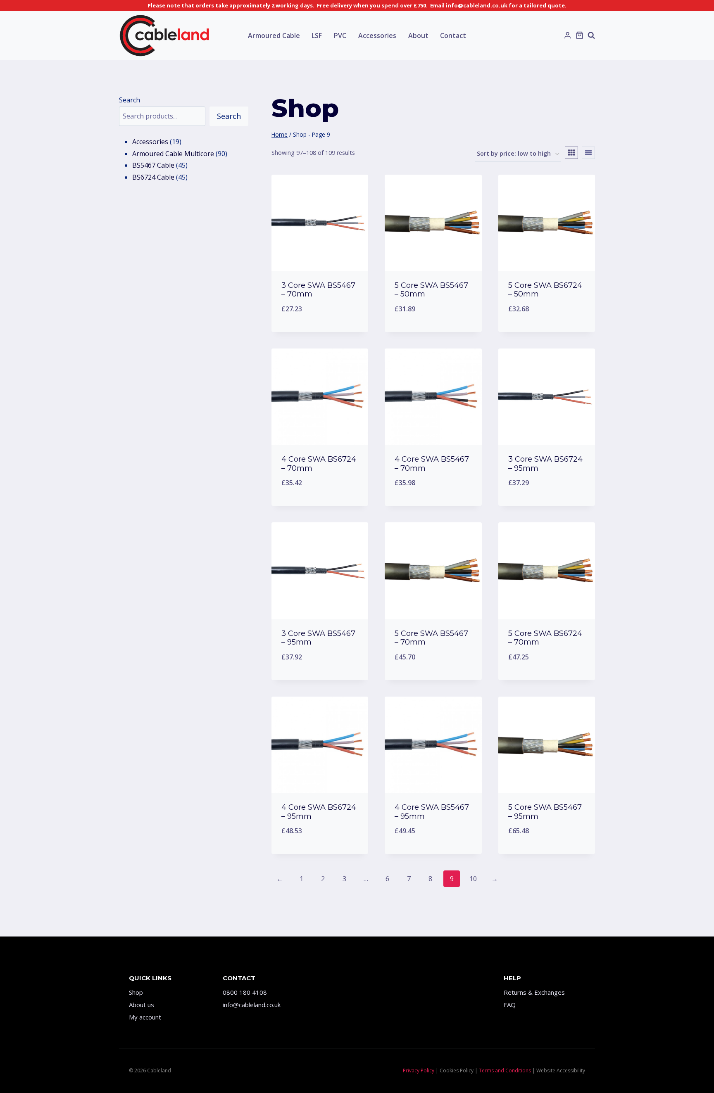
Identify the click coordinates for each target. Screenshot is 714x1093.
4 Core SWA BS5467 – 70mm (432, 464)
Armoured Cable (274, 35)
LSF (317, 35)
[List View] (588, 153)
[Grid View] (571, 153)
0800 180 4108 (245, 992)
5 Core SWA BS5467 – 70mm (431, 638)
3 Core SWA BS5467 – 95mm (318, 638)
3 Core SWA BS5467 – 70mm (318, 290)
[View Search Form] (591, 35)
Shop (136, 992)
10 (473, 878)
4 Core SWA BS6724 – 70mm (318, 464)
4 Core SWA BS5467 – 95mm (432, 812)
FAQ (510, 1005)
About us (141, 1005)
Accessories (377, 35)
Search (129, 99)
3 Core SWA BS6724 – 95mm (545, 464)
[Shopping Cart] (579, 35)
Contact (453, 35)
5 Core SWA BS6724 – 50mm (545, 290)
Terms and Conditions (505, 1070)
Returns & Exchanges (534, 992)
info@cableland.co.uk (252, 1005)
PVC (340, 35)
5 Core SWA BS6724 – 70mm (545, 638)
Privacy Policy (418, 1070)
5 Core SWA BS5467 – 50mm (431, 290)
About (418, 35)
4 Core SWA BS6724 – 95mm (318, 812)
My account (145, 1017)
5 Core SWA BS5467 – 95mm (545, 812)
